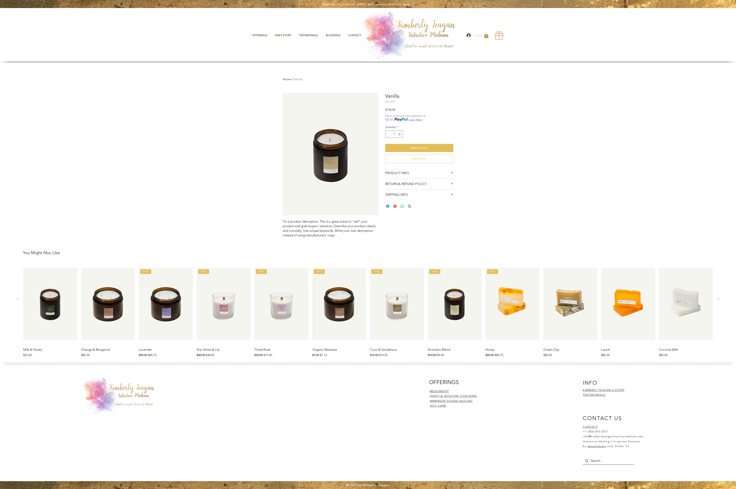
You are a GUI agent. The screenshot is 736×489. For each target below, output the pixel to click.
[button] (260, 35)
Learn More (415, 119)
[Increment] (400, 134)
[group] (368, 310)
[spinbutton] (394, 134)
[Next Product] (718, 298)
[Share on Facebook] (387, 206)
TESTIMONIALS (594, 394)
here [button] (407, 4)
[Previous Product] (17, 298)
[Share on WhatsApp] (402, 206)
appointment (596, 446)
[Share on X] (409, 206)
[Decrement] (388, 134)
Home (287, 79)
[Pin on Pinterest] (395, 206)
